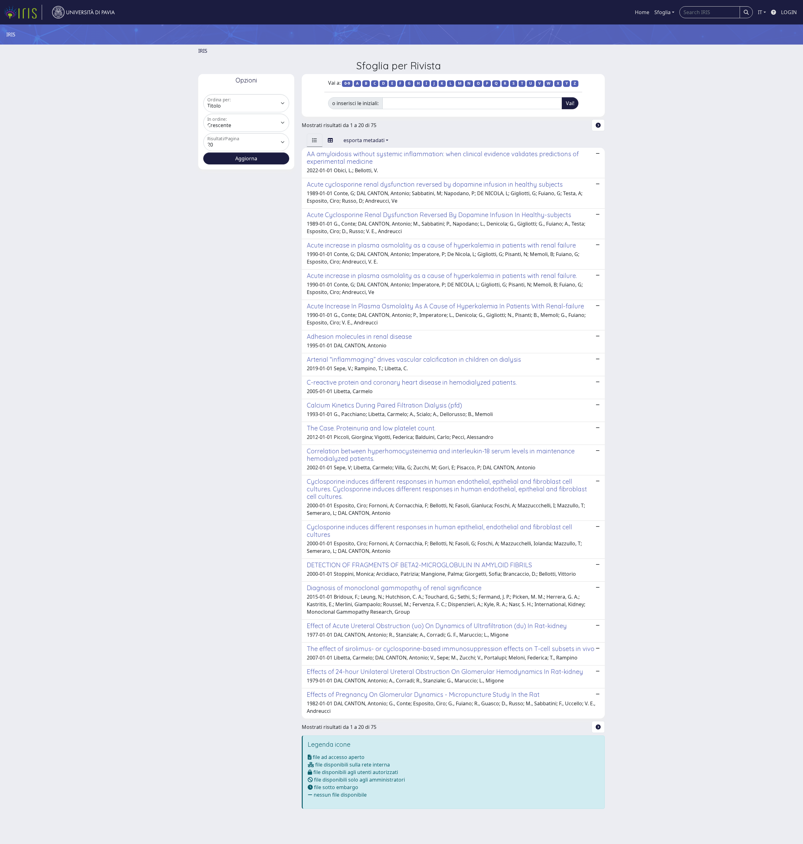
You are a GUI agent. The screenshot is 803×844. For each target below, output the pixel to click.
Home (642, 12)
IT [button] (760, 12)
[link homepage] (23, 12)
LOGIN (789, 12)
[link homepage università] (83, 12)
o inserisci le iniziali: (355, 103)
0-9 (347, 83)
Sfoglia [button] (662, 12)
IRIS (202, 50)
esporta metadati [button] (364, 140)
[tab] (314, 140)
